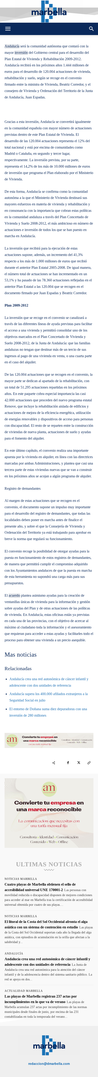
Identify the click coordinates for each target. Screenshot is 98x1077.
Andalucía (12, 46)
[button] (7, 29)
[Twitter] (78, 762)
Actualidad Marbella (24, 991)
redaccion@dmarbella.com (49, 1063)
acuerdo (14, 595)
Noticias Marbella (21, 879)
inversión (21, 52)
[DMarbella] (49, 11)
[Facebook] (67, 762)
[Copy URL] (88, 762)
